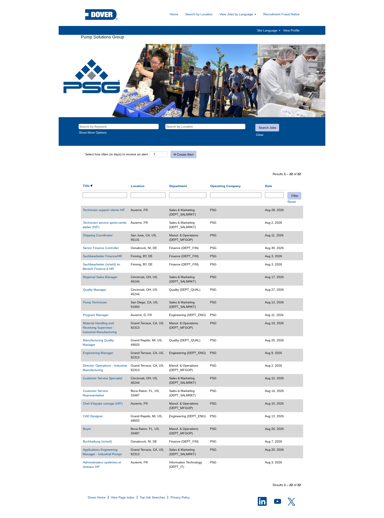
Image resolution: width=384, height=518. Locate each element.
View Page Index (122, 497)
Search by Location (198, 14)
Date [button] (268, 186)
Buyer (87, 429)
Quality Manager (94, 289)
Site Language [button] (267, 30)
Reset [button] (292, 202)
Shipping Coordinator (98, 235)
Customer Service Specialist (102, 378)
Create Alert (185, 154)
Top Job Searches (152, 497)
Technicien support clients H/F (104, 210)
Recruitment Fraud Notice (281, 14)
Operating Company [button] (225, 186)
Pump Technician (95, 302)
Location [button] (137, 186)
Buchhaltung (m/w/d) (97, 441)
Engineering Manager (98, 353)
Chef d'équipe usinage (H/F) (103, 403)
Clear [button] (260, 134)
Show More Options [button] (93, 132)
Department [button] (178, 186)
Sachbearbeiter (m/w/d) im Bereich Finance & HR (101, 267)
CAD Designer (93, 416)
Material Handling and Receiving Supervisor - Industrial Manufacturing (100, 327)
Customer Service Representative (95, 393)
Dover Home (97, 497)
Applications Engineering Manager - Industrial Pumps (102, 452)
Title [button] (86, 186)
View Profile (291, 30)
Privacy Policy (180, 497)
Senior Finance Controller (101, 248)
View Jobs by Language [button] (237, 14)
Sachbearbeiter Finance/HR (102, 256)
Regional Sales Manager (100, 277)
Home (174, 14)
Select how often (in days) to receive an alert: (117, 154)
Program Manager (96, 315)
